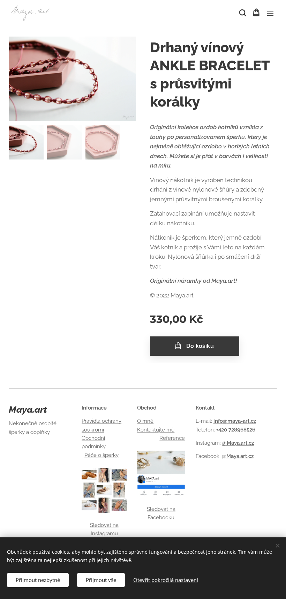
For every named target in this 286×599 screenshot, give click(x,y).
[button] (242, 13)
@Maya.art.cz (238, 443)
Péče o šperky (101, 455)
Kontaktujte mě (155, 430)
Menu (270, 13)
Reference (172, 438)
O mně (145, 421)
